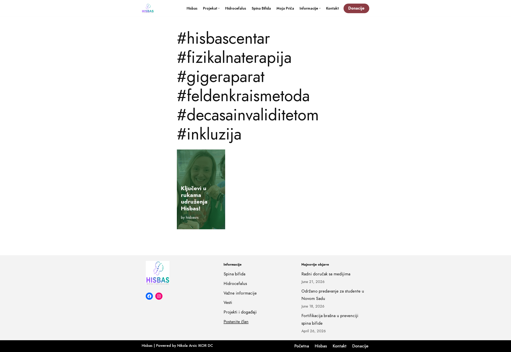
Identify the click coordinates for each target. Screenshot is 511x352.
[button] (219, 8)
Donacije (356, 8)
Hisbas (192, 8)
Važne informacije (240, 293)
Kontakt (332, 8)
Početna (301, 346)
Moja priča (285, 8)
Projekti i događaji (240, 312)
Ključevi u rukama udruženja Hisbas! (194, 198)
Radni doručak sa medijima (325, 274)
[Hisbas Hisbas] (148, 8)
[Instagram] (158, 296)
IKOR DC (205, 345)
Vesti (228, 303)
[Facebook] (149, 296)
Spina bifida (261, 8)
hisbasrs (192, 217)
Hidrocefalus (235, 8)
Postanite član (236, 322)
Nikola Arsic (187, 345)
